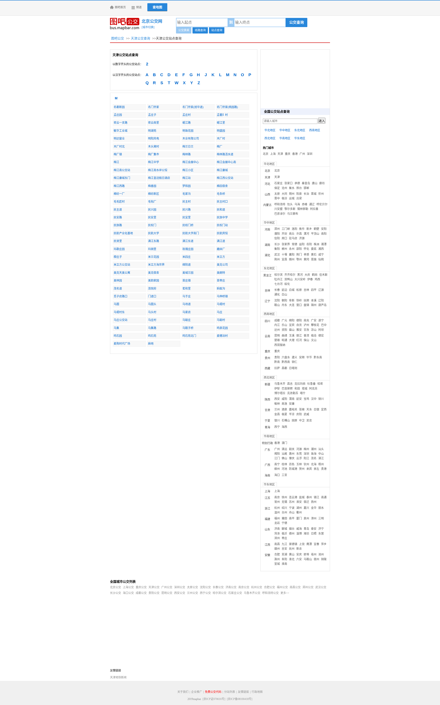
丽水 (321, 508)
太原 (277, 193)
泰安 (313, 528)
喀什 (302, 393)
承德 (297, 183)
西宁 (277, 427)
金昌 (277, 414)
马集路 (152, 328)
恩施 (313, 259)
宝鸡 (306, 399)
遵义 (294, 357)
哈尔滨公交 (219, 593)
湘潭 (324, 244)
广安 (313, 320)
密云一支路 (120, 122)
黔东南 (318, 357)
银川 (277, 420)
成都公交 (141, 593)
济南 (277, 528)
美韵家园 (153, 280)
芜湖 (284, 554)
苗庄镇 (186, 280)
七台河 (278, 284)
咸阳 (284, 399)
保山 (306, 340)
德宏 (321, 335)
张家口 (288, 183)
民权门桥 (187, 225)
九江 (284, 544)
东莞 (299, 453)
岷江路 (186, 122)
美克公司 (222, 264)
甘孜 (306, 330)
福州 (277, 518)
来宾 (309, 469)
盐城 (302, 497)
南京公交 (243, 587)
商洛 (284, 403)
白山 (284, 294)
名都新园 (119, 107)
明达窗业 (119, 138)
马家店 (186, 312)
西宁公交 (205, 593)
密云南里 (153, 122)
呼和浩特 (279, 204)
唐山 (314, 183)
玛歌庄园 (119, 249)
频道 (139, 7)
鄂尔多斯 (289, 209)
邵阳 (299, 249)
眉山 (291, 330)
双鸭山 (288, 279)
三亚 (284, 475)
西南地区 (314, 130)
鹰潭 (309, 544)
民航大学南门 (190, 233)
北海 (313, 464)
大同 (284, 193)
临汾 (284, 198)
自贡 (299, 325)
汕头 (321, 449)
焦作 (302, 229)
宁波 (291, 508)
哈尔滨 (278, 274)
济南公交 (231, 587)
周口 (284, 238)
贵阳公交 (154, 593)
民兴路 (186, 209)
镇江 (316, 497)
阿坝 (321, 330)
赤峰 (304, 204)
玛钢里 (152, 249)
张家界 (286, 244)
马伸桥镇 (222, 296)
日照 (313, 533)
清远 (284, 449)
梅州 (306, 449)
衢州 (299, 512)
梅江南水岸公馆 (157, 170)
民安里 (152, 217)
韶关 (291, 449)
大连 (291, 305)
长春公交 (218, 587)
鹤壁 (316, 229)
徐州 (284, 497)
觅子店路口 (120, 296)
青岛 (306, 528)
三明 (321, 518)
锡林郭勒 (302, 209)
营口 (299, 305)
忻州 (321, 193)
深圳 (309, 154)
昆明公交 (166, 593)
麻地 (151, 343)
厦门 (299, 518)
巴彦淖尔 (279, 213)
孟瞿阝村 (222, 115)
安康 (291, 403)
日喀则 (293, 368)
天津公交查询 (140, 38)
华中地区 (284, 130)
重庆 (287, 154)
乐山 (284, 325)
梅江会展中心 (190, 162)
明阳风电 (153, 138)
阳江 (306, 458)
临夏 (284, 414)
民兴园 (152, 209)
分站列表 (229, 692)
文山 (313, 340)
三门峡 (286, 229)
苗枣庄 (221, 280)
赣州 (277, 548)
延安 (299, 399)
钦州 (306, 464)
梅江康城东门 (122, 178)
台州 (284, 512)
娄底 (313, 249)
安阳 (324, 229)
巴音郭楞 (287, 388)
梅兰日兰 (187, 146)
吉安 (284, 548)
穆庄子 (118, 257)
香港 (295, 154)
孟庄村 (186, 115)
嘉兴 (306, 508)
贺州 (302, 469)
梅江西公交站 (225, 178)
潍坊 (306, 533)
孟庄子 (152, 115)
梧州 (321, 464)
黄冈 (306, 259)
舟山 (291, 512)
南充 (306, 320)
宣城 (277, 564)
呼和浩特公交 (270, 593)
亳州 (313, 554)
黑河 (300, 274)
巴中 (324, 325)
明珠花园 (187, 130)
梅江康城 (222, 170)
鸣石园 (118, 335)
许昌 (299, 233)
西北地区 (269, 138)
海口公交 (128, 593)
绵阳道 (186, 264)
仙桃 (321, 259)
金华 (313, 508)
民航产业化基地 (123, 233)
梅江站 (186, 178)
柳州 (277, 469)
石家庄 (278, 183)
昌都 (284, 368)
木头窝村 (153, 146)
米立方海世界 (156, 264)
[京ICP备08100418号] (239, 699)
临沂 (284, 533)
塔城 (304, 388)
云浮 (299, 458)
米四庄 (186, 257)
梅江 (116, 162)
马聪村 (221, 320)
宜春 (316, 544)
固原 (294, 420)
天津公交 (154, 587)
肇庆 (291, 458)
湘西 (321, 249)
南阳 (324, 233)
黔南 (277, 362)
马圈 (116, 304)
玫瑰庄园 (187, 249)
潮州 (313, 449)
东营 (321, 533)
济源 (302, 238)
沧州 (284, 188)
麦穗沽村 (222, 335)
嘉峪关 (293, 409)
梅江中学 (153, 162)
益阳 (302, 244)
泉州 (306, 518)
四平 (313, 290)
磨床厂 (221, 249)
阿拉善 (314, 209)
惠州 (291, 453)
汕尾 (284, 453)
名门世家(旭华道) (193, 107)
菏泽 (277, 533)
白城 (291, 290)
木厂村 (221, 138)
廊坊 (322, 183)
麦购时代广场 (122, 343)
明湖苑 (152, 130)
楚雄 (277, 340)
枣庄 (284, 538)
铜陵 (324, 559)
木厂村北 (119, 146)
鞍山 (277, 305)
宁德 (284, 523)
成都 (277, 320)
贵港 (324, 469)
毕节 (309, 357)
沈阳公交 (205, 587)
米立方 (221, 257)
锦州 (313, 305)
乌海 (297, 204)
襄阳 (291, 254)
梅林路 (186, 154)
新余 (299, 548)
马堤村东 (119, 312)
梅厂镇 (118, 154)
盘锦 (306, 305)
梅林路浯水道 (225, 154)
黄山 (291, 554)
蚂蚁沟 (221, 288)
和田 (297, 388)
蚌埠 (306, 554)
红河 (299, 340)
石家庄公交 (235, 593)
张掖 (302, 409)
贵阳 (277, 357)
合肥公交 (269, 587)
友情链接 (243, 692)
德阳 (299, 320)
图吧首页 (120, 7)
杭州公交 (256, 587)
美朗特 (221, 272)
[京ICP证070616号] (214, 699)
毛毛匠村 (119, 201)
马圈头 (152, 304)
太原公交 (192, 587)
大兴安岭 (299, 279)
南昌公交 (295, 587)
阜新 (291, 300)
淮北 (291, 559)
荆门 (299, 254)
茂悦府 (152, 288)
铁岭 (299, 300)
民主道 (118, 209)
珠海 (313, 453)
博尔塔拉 (279, 393)
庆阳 (299, 414)
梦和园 (186, 186)
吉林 (306, 290)
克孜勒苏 (292, 393)
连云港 (293, 497)
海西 (284, 427)
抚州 (291, 548)
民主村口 (222, 201)
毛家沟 (186, 193)
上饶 (302, 544)
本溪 (313, 300)
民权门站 (222, 225)
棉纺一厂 (119, 193)
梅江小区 (187, 170)
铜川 (321, 399)
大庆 (307, 274)
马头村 (152, 312)
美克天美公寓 (122, 272)
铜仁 (294, 362)
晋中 (277, 198)
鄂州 (299, 259)
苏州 (291, 502)
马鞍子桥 (187, 328)
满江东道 (187, 241)
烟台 (291, 528)
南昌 (277, 544)
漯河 (306, 233)
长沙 (277, 244)
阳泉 (299, 193)
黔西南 (286, 362)
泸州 (306, 325)
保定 (277, 188)
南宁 (277, 464)
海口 (277, 475)
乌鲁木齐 (279, 383)
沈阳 (277, 300)
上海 (273, 154)
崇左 (316, 469)
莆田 (284, 518)
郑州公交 (308, 587)
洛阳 (294, 229)
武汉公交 (320, 587)
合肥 (277, 554)
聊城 (284, 528)
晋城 (313, 193)
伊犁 (277, 388)
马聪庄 (186, 320)
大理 (291, 340)
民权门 (152, 225)
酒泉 (284, 409)
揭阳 (277, 453)
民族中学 (222, 217)
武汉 (277, 254)
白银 (316, 409)
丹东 (284, 305)
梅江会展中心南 (226, 162)
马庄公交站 (120, 320)
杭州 (277, 508)
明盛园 (221, 130)
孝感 (306, 254)
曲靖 (284, 335)
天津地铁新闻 (118, 677)
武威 (306, 414)
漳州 (313, 518)
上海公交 (128, 587)
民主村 (186, 201)
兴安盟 (278, 209)
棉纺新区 (153, 193)
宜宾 (291, 325)
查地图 (157, 7)
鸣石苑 (152, 335)
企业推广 (196, 692)
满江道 (221, 241)
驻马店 (293, 238)
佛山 (284, 458)
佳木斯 (323, 274)
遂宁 (321, 320)
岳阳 (309, 244)
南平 (291, 518)
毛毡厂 (152, 201)
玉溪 (291, 335)
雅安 (299, 330)
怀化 (306, 249)
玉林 (299, 464)
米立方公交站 (122, 264)
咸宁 (321, 254)
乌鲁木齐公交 (252, 593)
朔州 (291, 193)
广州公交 (166, 587)
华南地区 (284, 138)
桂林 (284, 464)
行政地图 (257, 692)
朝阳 (284, 300)
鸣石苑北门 (189, 335)
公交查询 (296, 22)
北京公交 (115, 587)
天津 (280, 154)
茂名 (313, 458)
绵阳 (291, 320)
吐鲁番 (311, 383)
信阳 (277, 238)
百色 (291, 464)
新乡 (309, 229)
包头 (290, 204)
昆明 (277, 335)
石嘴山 (286, 420)
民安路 (118, 217)
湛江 (321, 458)
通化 (277, 294)
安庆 (299, 554)
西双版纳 (279, 345)
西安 (277, 399)
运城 (291, 198)
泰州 (309, 497)
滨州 (277, 538)
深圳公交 (179, 587)
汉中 (313, 399)
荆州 (277, 259)
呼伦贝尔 (321, 204)
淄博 (299, 533)
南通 (324, 497)
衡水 (291, 188)
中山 (321, 453)
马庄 (219, 312)
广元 (284, 320)
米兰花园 (153, 257)
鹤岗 (314, 274)
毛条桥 (221, 193)
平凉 (291, 414)
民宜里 (186, 217)
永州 (291, 249)
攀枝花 (315, 325)
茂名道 (118, 288)
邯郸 (306, 188)
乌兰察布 (292, 213)
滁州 (277, 559)
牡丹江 (278, 279)
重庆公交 (141, 587)
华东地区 (299, 138)
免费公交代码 (213, 692)
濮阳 (277, 233)
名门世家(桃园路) (227, 107)
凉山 (313, 330)
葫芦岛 (322, 305)
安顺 (302, 357)
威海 (299, 528)
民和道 (221, 209)
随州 (291, 259)
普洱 (306, 335)
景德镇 (293, 544)
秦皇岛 (306, 183)
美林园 (118, 280)
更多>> (284, 593)
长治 (306, 193)
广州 (302, 154)
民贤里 (118, 241)
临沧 (313, 335)
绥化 (287, 284)
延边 (284, 290)
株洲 (316, 244)
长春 (277, 290)
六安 (299, 559)
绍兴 (284, 508)
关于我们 (182, 692)
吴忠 (309, 420)
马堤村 (221, 304)
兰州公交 (192, 593)
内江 (277, 325)
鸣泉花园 (222, 328)
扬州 (313, 502)
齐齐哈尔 (289, 274)
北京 (265, 154)
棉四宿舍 (222, 186)
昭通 (284, 340)
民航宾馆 (222, 233)
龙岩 (277, 523)
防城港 (293, 469)
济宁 (321, 528)
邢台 (299, 188)
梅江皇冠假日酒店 (159, 178)
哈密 (320, 383)
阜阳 (284, 559)
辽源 (321, 290)
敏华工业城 (120, 130)
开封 (284, 233)
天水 (309, 409)
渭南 (291, 399)
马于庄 (186, 296)
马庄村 (152, 320)
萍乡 (324, 544)
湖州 (299, 508)
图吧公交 (117, 38)
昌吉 (290, 383)
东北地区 (299, 130)
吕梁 (299, 198)
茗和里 (186, 288)
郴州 (284, 249)
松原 (299, 290)
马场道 (186, 304)
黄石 (313, 254)
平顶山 (315, 233)
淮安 (299, 502)
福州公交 (282, 587)
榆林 (277, 403)
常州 (277, 502)
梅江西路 (119, 186)
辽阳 (321, 300)
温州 (277, 512)
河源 (299, 449)
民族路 (118, 225)
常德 (294, 244)
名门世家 (153, 107)
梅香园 (152, 186)
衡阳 (277, 249)
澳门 (284, 443)
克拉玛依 (299, 383)
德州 (291, 533)
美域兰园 (187, 272)
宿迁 (306, 502)
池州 (321, 554)
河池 (284, 469)
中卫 (302, 420)
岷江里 (221, 122)
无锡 (284, 502)
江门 (277, 458)
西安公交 (179, 593)
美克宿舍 (153, 272)
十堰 (284, 254)
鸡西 (317, 279)
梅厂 (219, 146)
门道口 (152, 296)
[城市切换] (148, 27)
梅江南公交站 (122, 170)
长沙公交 (115, 593)
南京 (277, 497)
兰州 (277, 409)
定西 (324, 409)
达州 (277, 330)
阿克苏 (313, 388)
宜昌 (284, 259)
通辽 (312, 204)
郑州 (277, 229)
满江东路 (153, 241)
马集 (116, 328)
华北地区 (269, 130)
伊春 (310, 279)
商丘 (291, 233)
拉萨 (277, 368)
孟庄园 (118, 115)
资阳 (284, 330)
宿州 (316, 559)
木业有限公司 (190, 138)
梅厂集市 (153, 154)
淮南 (284, 564)
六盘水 (286, 357)
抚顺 (306, 300)
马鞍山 (308, 559)
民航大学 (153, 233)
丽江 (299, 335)
